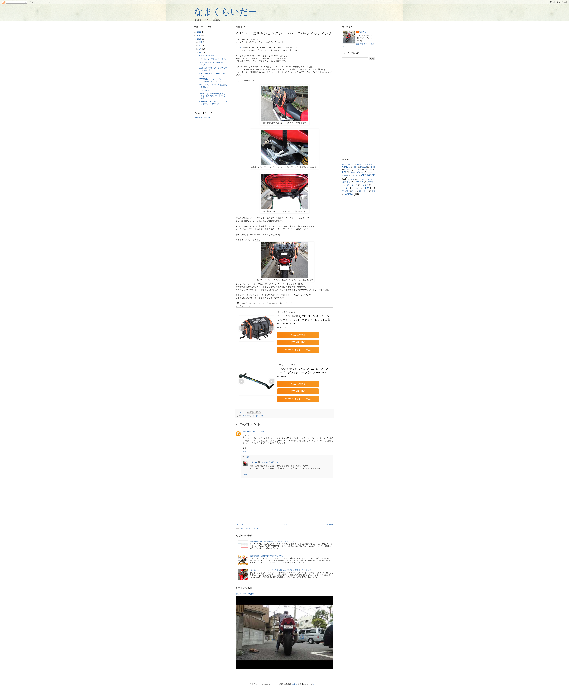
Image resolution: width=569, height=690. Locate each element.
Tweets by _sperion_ (202, 117)
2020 (199, 36)
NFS (344, 172)
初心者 (345, 191)
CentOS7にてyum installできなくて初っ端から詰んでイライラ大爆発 (212, 96)
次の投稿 (239, 524)
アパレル (351, 179)
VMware (354, 175)
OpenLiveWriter (356, 172)
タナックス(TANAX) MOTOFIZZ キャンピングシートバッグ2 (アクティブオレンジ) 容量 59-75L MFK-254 (304, 320)
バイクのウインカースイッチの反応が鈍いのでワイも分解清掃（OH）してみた (281, 570)
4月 (200, 52)
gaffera (294, 684)
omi (244, 432)
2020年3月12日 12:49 (270, 462)
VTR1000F (246, 416)
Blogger (315, 684)
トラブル (365, 185)
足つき (353, 191)
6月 (200, 45)
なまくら (253, 462)
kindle (372, 167)
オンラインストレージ (365, 179)
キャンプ (254, 416)
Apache (369, 164)
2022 (199, 32)
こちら (238, 47)
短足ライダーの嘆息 (245, 594)
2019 (199, 39)
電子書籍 (363, 191)
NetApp (369, 170)
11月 (201, 42)
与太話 (349, 194)
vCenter (345, 175)
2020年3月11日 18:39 (255, 432)
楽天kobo (357, 188)
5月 (200, 49)
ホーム (284, 524)
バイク (261, 416)
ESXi (355, 167)
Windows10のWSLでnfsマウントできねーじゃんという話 (213, 103)
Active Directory (347, 164)
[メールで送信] (248, 412)
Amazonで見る (298, 335)
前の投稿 (329, 524)
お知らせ (346, 181)
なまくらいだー (225, 12)
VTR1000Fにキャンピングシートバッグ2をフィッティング (212, 80)
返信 (244, 452)
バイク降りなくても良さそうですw (213, 59)
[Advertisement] (358, 109)
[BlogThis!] (251, 412)
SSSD (370, 172)
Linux (348, 169)
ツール (355, 185)
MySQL (358, 169)
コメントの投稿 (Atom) (249, 529)
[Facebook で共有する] (256, 412)
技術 (366, 187)
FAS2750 (363, 167)
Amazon (360, 164)
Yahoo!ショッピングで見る (298, 350)
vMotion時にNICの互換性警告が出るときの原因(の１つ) (272, 541)
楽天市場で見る (298, 342)
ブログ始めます (205, 90)
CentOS (346, 167)
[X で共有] (253, 412)
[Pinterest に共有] (259, 412)
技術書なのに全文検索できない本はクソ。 (267, 556)
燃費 (373, 191)
